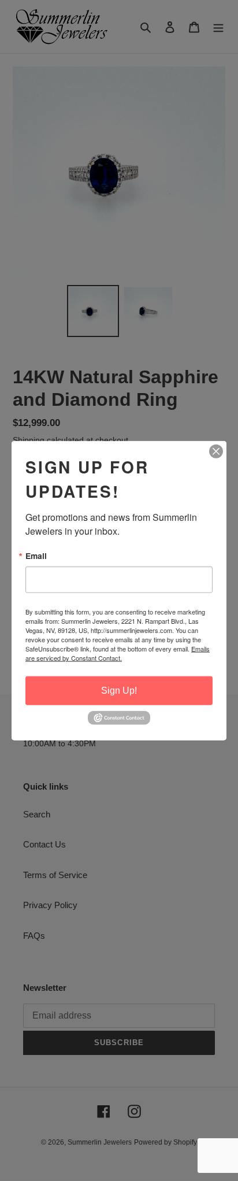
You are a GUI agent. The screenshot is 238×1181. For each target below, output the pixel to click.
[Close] (216, 451)
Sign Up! (119, 690)
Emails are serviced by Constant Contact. (117, 653)
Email (36, 555)
